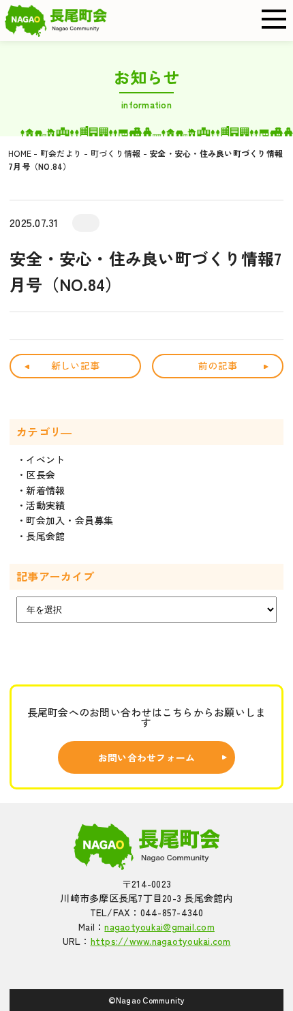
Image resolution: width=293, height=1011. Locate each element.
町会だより (61, 153)
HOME (19, 153)
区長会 (40, 474)
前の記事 (217, 365)
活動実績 (45, 505)
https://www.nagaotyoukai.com (161, 941)
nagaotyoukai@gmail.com (159, 926)
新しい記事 (75, 365)
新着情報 (45, 490)
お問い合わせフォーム (147, 757)
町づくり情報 (116, 153)
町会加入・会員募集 (69, 520)
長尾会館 (45, 536)
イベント (45, 459)
